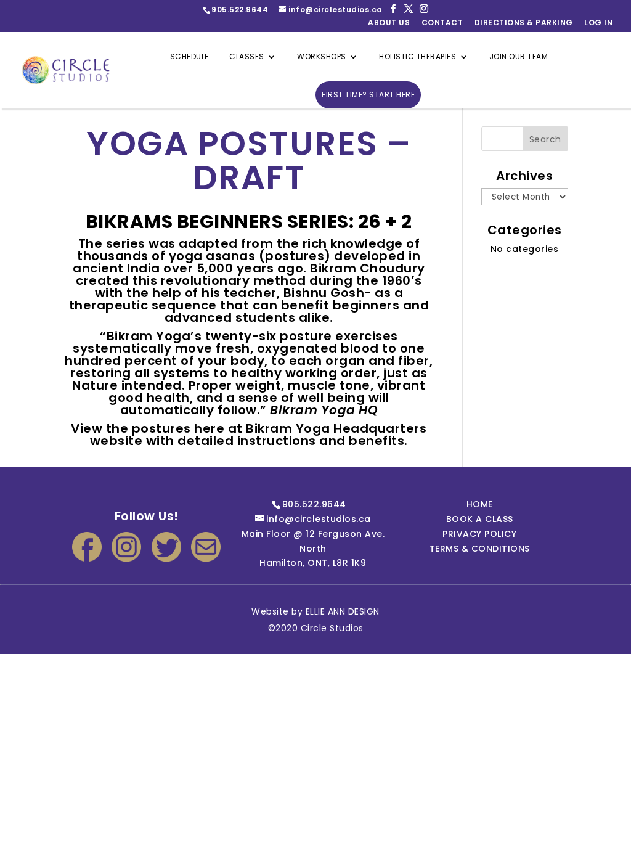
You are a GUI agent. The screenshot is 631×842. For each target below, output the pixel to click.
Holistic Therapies (417, 57)
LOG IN (598, 23)
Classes (246, 57)
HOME (479, 504)
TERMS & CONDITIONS (479, 548)
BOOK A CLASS (479, 519)
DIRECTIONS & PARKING (523, 23)
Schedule (189, 57)
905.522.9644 (239, 9)
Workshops (321, 57)
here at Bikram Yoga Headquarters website (258, 434)
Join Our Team (518, 57)
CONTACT (442, 23)
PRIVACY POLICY (479, 534)
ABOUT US (389, 23)
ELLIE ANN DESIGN (343, 611)
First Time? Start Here (368, 94)
